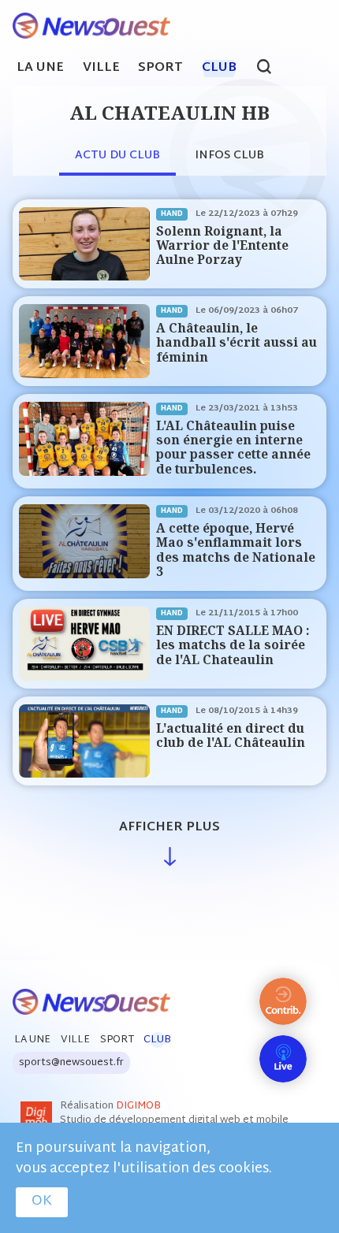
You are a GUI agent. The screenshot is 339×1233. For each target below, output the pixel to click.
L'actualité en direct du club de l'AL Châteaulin (230, 735)
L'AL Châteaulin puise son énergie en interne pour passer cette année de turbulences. (233, 447)
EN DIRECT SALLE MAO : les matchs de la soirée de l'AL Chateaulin (232, 645)
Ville (101, 68)
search (272, 68)
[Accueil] (85, 26)
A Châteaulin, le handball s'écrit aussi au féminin (236, 343)
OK (42, 1201)
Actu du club (117, 155)
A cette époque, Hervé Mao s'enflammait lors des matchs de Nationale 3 (235, 550)
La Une (40, 68)
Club (219, 68)
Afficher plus (169, 827)
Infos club (229, 155)
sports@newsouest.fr (71, 1062)
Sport (160, 68)
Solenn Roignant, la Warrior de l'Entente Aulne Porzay (222, 246)
